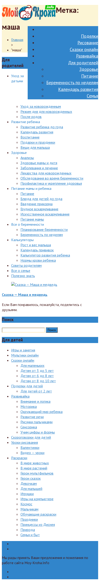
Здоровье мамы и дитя (38, 162)
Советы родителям (26, 265)
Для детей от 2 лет (36, 391)
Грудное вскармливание (39, 209)
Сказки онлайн (84, 49)
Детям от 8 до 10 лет (38, 380)
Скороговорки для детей (31, 437)
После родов (31, 116)
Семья (92, 96)
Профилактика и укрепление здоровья (51, 183)
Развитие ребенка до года (41, 127)
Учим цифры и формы (37, 432)
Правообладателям (27, 543)
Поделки (89, 36)
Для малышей (31, 488)
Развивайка (87, 56)
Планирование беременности (44, 229)
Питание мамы (32, 219)
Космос (26, 504)
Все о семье (20, 270)
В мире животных (34, 463)
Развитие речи (32, 416)
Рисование (87, 42)
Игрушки (27, 493)
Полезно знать (23, 275)
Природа (27, 529)
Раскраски (19, 457)
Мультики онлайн (25, 355)
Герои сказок (30, 478)
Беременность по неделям (72, 82)
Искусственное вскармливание (45, 214)
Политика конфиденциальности (36, 576)
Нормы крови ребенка (38, 260)
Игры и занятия (23, 350)
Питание (89, 76)
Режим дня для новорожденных (46, 111)
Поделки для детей (27, 386)
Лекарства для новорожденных (45, 173)
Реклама (18, 548)
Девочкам (28, 483)
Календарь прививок (37, 250)
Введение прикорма (36, 203)
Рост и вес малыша (35, 245)
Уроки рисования (24, 442)
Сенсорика (28, 427)
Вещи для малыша (35, 147)
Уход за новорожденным (40, 106)
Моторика (28, 406)
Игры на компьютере (36, 498)
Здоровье (88, 69)
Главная (17, 39)
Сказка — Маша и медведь (24, 294)
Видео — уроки (32, 452)
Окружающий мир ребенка (41, 411)
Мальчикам (29, 509)
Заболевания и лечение (39, 168)
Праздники (29, 519)
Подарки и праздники (37, 142)
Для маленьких (32, 365)
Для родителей (83, 63)
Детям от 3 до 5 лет (37, 370)
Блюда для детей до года (41, 198)
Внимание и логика (35, 401)
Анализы (27, 157)
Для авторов (21, 571)
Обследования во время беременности (51, 178)
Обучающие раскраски (38, 514)
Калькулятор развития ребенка (45, 255)
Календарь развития (78, 89)
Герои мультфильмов (36, 473)
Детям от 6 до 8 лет (37, 375)
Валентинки (29, 447)
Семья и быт (30, 534)
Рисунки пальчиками (36, 422)
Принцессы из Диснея (37, 524)
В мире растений (33, 468)
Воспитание (30, 137)
